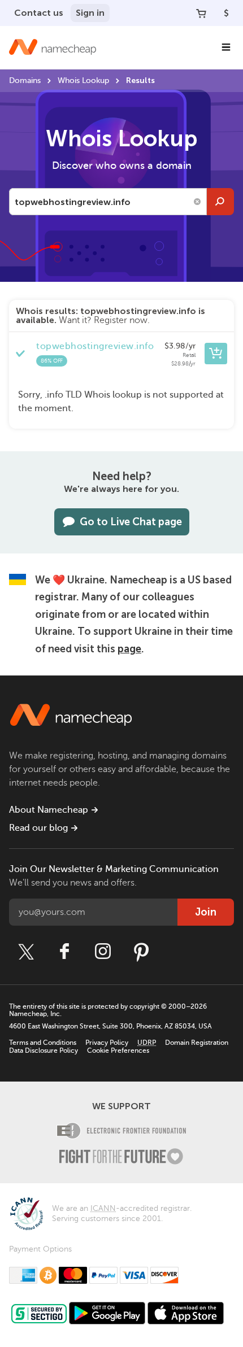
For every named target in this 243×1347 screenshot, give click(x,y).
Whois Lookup (83, 80)
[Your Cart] (201, 13)
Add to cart (216, 353)
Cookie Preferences (118, 1050)
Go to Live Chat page (131, 522)
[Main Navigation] (226, 47)
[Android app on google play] (107, 1313)
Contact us (38, 12)
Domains (25, 80)
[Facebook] (64, 952)
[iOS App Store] (185, 1313)
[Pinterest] (141, 952)
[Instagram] (103, 952)
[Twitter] (26, 952)
